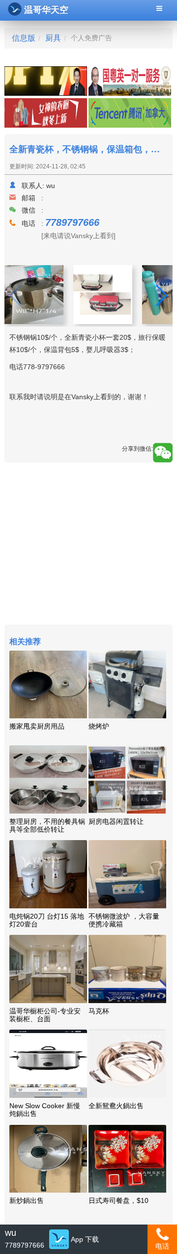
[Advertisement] (88, 545)
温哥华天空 (46, 10)
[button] (161, 295)
